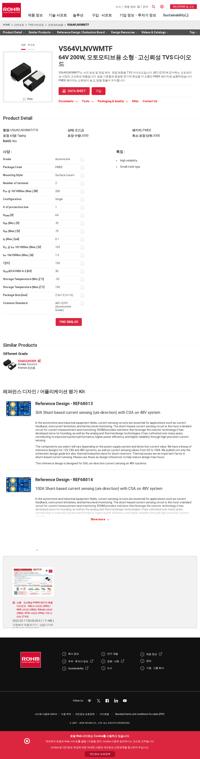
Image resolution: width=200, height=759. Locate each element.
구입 (99, 91)
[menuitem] (174, 15)
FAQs (135, 101)
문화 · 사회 (113, 661)
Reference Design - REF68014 (64, 479)
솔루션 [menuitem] (78, 15)
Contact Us (150, 101)
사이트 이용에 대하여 (46, 714)
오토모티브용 (55, 24)
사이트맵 (104, 714)
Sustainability (174, 15)
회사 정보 (73, 653)
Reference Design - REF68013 (64, 403)
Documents (66, 101)
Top (192, 32)
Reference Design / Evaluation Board (81, 32)
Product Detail (12, 32)
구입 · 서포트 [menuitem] (102, 15)
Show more (98, 519)
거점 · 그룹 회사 (155, 668)
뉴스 (118, 6)
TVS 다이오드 (36, 24)
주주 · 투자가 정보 (78, 661)
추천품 (79, 130)
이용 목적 (66, 714)
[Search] (154, 6)
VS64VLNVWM (27, 361)
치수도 (31, 44)
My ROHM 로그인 (183, 6)
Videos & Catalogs (153, 32)
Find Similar (69, 322)
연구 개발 (112, 653)
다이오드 (19, 24)
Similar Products (40, 32)
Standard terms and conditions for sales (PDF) (139, 714)
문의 (145, 6)
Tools (86, 101)
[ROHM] (11, 11)
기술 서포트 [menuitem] (58, 15)
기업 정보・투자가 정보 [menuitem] (138, 15)
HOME (6, 24)
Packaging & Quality (111, 101)
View (30, 98)
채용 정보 (130, 6)
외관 (23, 44)
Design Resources (123, 32)
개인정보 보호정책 (85, 714)
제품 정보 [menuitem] (35, 15)
